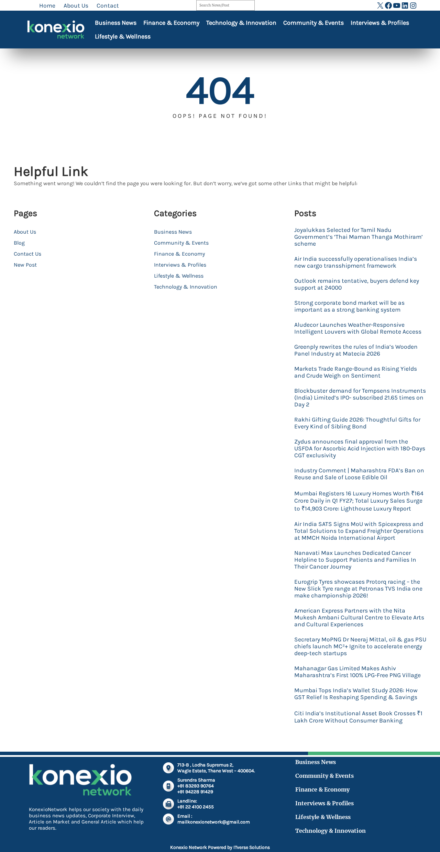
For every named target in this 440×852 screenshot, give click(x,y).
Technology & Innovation (241, 22)
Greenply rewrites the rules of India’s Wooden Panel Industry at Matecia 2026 (356, 350)
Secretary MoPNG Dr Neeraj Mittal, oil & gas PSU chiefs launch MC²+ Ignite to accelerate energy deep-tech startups (360, 646)
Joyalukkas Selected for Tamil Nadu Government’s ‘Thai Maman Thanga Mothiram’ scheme (358, 236)
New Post (25, 264)
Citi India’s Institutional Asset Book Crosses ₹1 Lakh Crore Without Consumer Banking (358, 717)
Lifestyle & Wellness (123, 36)
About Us (25, 231)
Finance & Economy (171, 22)
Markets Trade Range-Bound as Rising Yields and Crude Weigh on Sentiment (355, 372)
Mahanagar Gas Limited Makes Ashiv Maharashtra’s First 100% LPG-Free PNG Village (357, 672)
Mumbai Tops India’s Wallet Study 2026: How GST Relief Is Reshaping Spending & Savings (356, 693)
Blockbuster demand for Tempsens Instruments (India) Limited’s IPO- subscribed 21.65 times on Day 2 (360, 397)
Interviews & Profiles (380, 22)
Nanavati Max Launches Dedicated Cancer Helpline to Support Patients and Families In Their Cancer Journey (355, 559)
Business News (115, 22)
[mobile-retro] (168, 786)
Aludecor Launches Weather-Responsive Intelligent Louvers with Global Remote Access (357, 328)
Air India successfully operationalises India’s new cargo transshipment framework (355, 262)
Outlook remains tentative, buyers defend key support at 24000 (356, 284)
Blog (19, 242)
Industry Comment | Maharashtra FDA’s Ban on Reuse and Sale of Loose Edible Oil (359, 474)
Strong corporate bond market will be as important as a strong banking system (349, 306)
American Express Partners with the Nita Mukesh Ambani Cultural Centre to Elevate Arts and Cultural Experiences (359, 617)
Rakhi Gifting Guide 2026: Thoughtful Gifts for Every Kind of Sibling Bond (357, 423)
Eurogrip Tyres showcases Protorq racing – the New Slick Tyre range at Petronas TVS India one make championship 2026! (358, 588)
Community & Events (313, 22)
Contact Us (27, 253)
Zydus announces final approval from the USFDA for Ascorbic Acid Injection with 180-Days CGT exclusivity (359, 448)
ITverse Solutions (251, 847)
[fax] (168, 803)
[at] (168, 819)
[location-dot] (168, 767)
